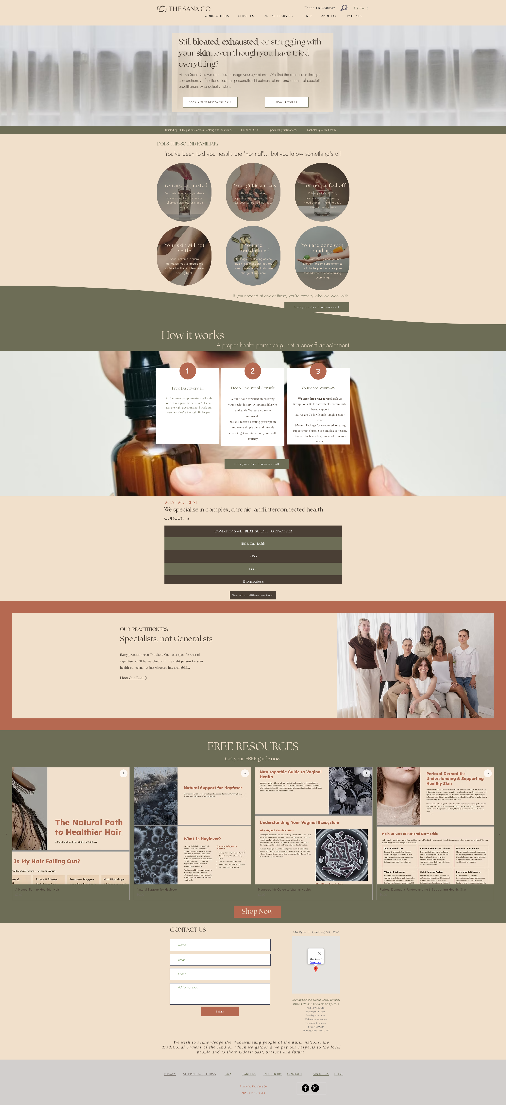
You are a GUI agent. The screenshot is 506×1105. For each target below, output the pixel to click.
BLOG (338, 1074)
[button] (361, 8)
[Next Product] (499, 833)
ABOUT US (321, 1074)
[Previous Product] (6, 833)
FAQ (228, 1074)
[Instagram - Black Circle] (315, 1088)
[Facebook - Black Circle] (305, 1088)
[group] (253, 834)
